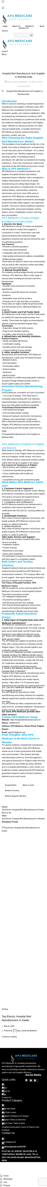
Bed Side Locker (9, 1112)
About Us (6, 1091)
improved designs (9, 402)
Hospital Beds (11, 785)
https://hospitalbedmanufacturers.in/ (25, 720)
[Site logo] (17, 18)
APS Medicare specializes (17, 692)
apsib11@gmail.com (11, 5)
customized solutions (29, 460)
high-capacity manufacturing (27, 673)
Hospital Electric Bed (23, 68)
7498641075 (14, 723)
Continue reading (9, 1037)
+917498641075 (9, 11)
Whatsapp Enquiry (22, 35)
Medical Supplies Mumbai (15, 796)
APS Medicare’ (33, 571)
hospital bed (38, 147)
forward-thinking (13, 605)
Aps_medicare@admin (18, 82)
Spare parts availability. (13, 554)
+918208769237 (24, 11)
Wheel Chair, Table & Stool (13, 1123)
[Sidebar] (3, 1171)
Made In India (28, 785)
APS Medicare (23, 166)
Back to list (6, 813)
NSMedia (16, 1167)
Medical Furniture (12, 790)
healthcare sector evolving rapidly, (23, 588)
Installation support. (11, 545)
